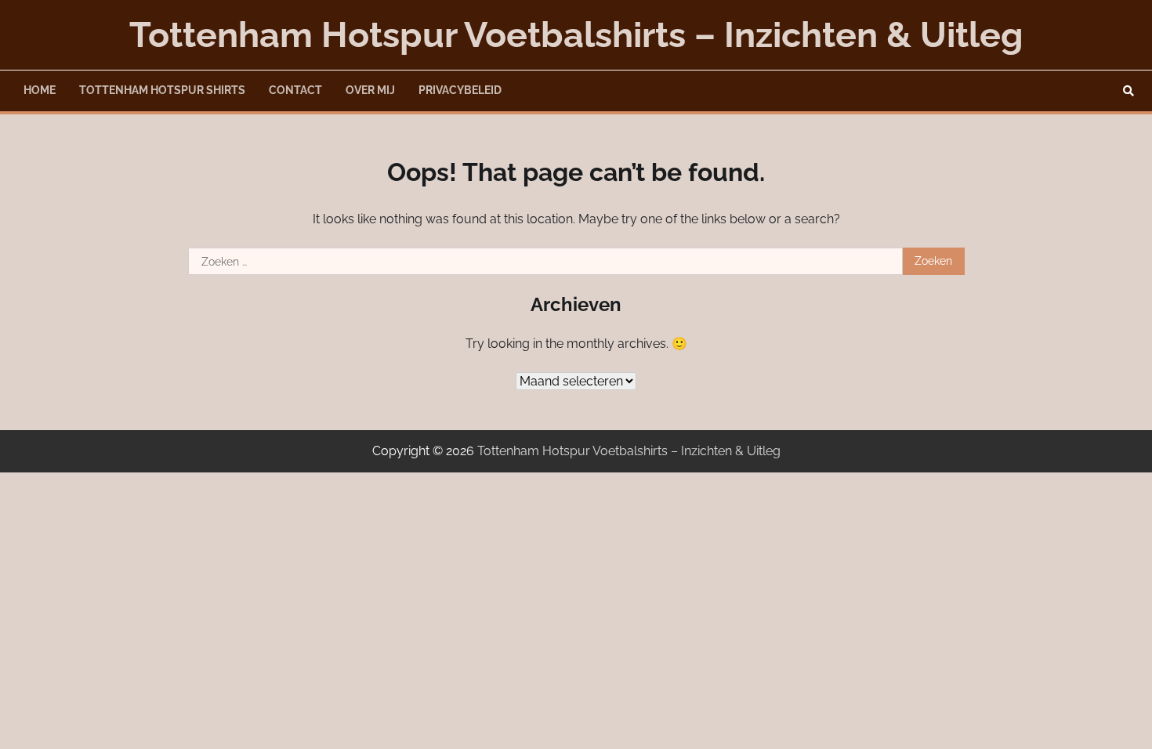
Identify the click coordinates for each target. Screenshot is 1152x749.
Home (40, 90)
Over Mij (370, 90)
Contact (295, 90)
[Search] (1128, 91)
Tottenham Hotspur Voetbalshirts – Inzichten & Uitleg (576, 35)
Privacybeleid (460, 90)
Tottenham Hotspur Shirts (162, 90)
